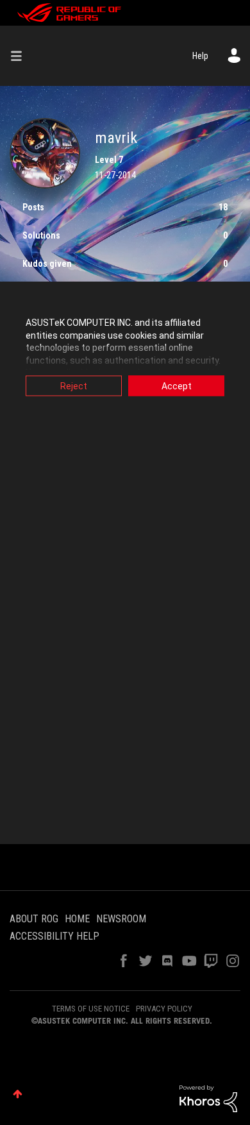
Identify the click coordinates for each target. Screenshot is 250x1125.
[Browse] (21, 56)
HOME (77, 919)
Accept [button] (177, 386)
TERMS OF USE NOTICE (90, 1008)
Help (200, 56)
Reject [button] (73, 386)
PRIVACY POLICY (164, 1008)
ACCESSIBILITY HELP (54, 936)
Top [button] (17, 1093)
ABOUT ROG (34, 919)
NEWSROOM (121, 919)
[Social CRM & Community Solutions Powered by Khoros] (208, 1098)
